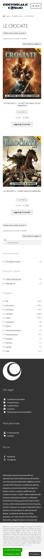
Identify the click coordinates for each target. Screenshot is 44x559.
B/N (7, 301)
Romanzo (9, 338)
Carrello (10, 436)
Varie (7, 351)
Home (8, 16)
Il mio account (13, 432)
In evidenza (10, 322)
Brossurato (10, 305)
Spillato (9, 347)
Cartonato (9, 309)
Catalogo (9, 314)
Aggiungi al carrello (22, 124)
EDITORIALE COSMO (13, 261)
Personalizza (35, 554)
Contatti (11, 409)
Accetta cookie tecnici (12, 550)
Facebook (11, 456)
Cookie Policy (12, 405)
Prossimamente (12, 334)
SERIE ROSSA (10, 283)
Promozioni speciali (13, 330)
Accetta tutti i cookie (12, 554)
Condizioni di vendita (16, 399)
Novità (8, 326)
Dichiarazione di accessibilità (19, 412)
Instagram (11, 459)
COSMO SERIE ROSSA (13, 279)
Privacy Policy (13, 402)
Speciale (9, 343)
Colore (8, 318)
